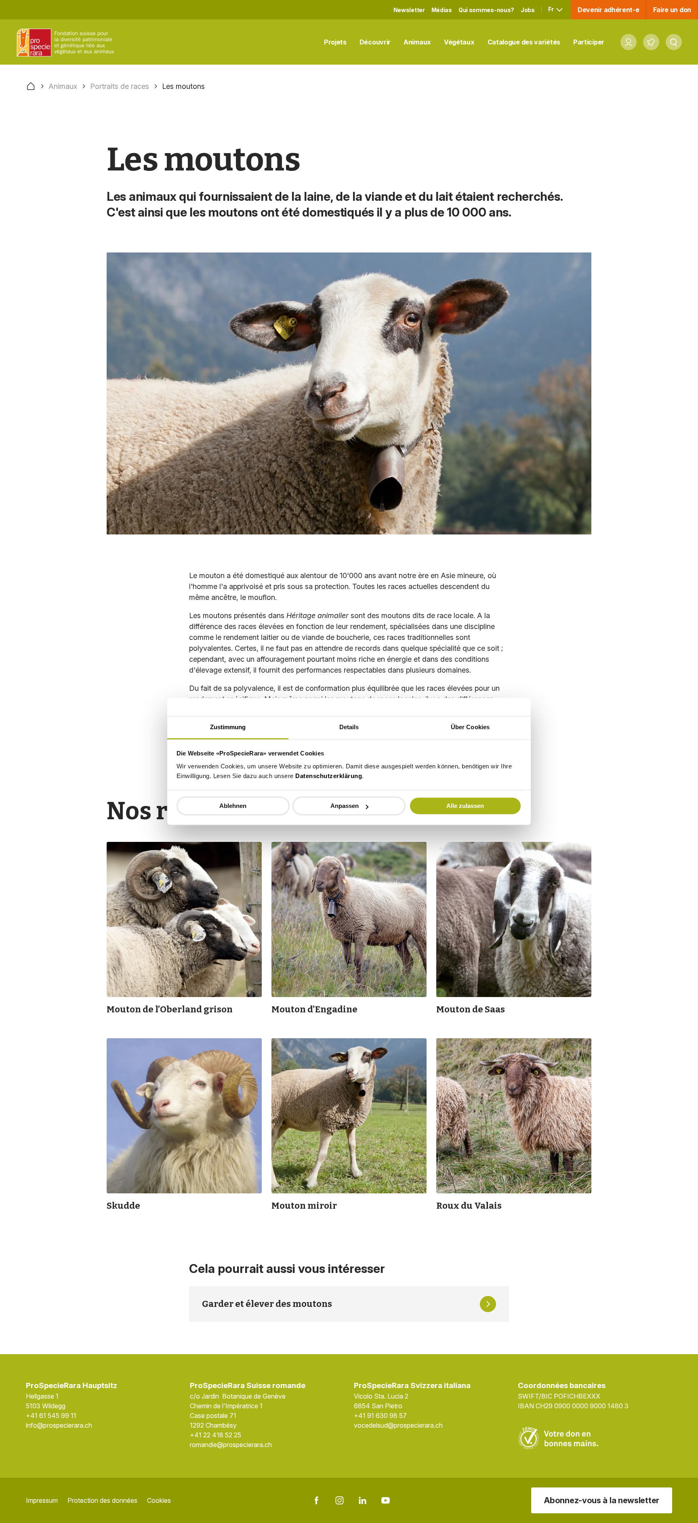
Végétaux (459, 42)
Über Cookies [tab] (470, 727)
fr (551, 9)
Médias (441, 9)
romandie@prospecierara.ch (231, 1445)
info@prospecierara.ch (59, 1425)
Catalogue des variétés (524, 42)
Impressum (42, 1500)
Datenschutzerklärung (328, 775)
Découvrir (375, 42)
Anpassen (344, 806)
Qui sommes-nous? (486, 9)
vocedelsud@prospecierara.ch (398, 1425)
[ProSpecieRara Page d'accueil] (67, 42)
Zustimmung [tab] (228, 727)
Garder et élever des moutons (267, 1303)
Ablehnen (232, 806)
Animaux (417, 42)
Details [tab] (349, 727)
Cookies (159, 1500)
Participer (588, 42)
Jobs (528, 9)
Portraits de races (119, 86)
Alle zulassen (465, 806)
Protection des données (102, 1500)
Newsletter (409, 9)
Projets (335, 42)
